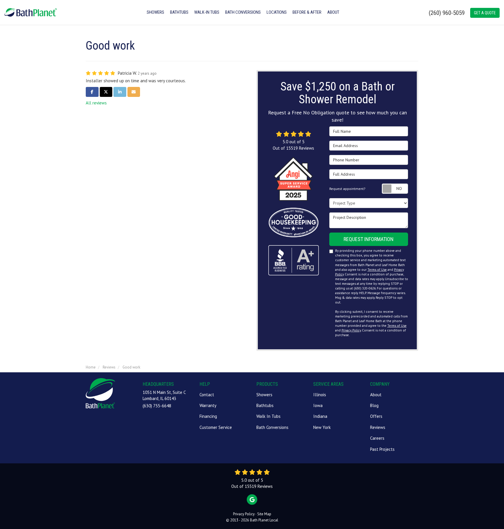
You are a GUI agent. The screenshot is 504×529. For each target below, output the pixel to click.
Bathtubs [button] (179, 12)
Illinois (319, 394)
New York (322, 427)
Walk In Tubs (268, 416)
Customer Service (216, 427)
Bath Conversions (272, 427)
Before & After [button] (307, 12)
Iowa (318, 405)
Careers (377, 438)
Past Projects (382, 449)
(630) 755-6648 (157, 405)
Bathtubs (265, 405)
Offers (376, 416)
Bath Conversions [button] (243, 12)
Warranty (208, 405)
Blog (374, 405)
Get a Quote (485, 13)
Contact (207, 394)
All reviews (96, 103)
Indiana (320, 416)
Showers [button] (155, 12)
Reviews (377, 427)
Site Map (264, 513)
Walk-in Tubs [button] (206, 12)
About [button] (333, 12)
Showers (264, 394)
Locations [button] (277, 12)
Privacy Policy (351, 330)
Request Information (368, 239)
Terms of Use (377, 270)
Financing (208, 416)
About (376, 394)
